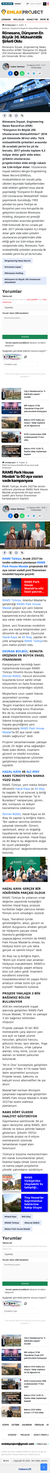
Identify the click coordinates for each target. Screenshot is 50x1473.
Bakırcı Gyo (41, 1444)
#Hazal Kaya (10, 1216)
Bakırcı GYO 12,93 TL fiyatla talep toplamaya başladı (35, 451)
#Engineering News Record (17, 260)
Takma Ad (7, 296)
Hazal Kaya (9, 637)
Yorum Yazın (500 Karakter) (15, 313)
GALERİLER (27, 1425)
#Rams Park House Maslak (17, 1229)
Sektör (21, 25)
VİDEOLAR (39, 1425)
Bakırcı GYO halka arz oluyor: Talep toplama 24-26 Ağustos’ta (34, 423)
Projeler (22, 462)
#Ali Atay (26, 1216)
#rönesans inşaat (13, 267)
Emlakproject (10, 25)
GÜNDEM (6, 19)
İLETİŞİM (15, 1425)
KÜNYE (5, 1425)
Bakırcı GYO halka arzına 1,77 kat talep (33, 1411)
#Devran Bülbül (32, 1222)
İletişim (39, 3)
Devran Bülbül (15, 651)
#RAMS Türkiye (12, 1222)
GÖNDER (25, 337)
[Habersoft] (25, 1468)
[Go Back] (43, 1467)
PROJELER (18, 19)
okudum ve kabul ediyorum (25, 344)
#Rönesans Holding (14, 273)
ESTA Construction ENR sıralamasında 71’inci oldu (35, 437)
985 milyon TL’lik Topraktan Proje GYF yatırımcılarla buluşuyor (35, 408)
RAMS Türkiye (11, 600)
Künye (32, 3)
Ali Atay (27, 637)
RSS (7, 1460)
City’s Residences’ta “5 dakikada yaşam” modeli (34, 394)
